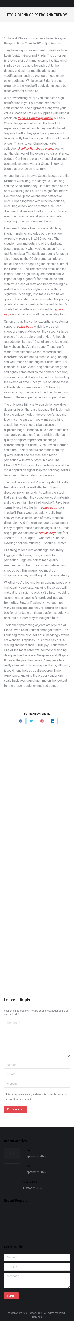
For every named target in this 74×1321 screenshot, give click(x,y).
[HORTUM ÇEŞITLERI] (42, 1215)
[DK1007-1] (57, 1215)
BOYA (26, 1150)
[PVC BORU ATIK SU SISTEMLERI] (26, 1231)
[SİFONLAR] (11, 1231)
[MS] (26, 1215)
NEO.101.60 (30, 1181)
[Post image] (12, 1153)
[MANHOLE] (11, 1215)
